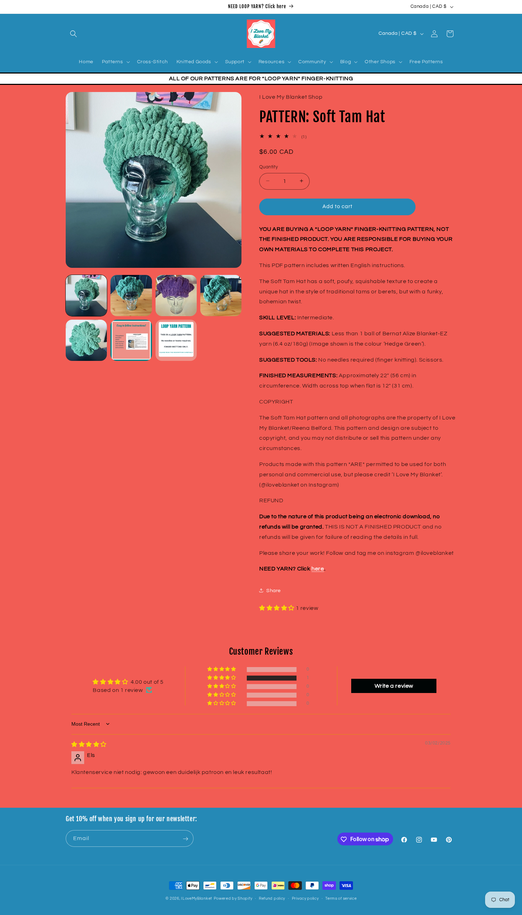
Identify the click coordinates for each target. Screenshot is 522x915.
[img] (89, 744)
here (317, 569)
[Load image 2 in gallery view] (131, 295)
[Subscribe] (185, 838)
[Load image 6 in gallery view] (131, 340)
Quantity (268, 166)
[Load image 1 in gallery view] (86, 295)
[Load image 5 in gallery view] (86, 340)
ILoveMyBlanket (196, 898)
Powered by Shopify (233, 898)
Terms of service (341, 898)
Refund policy (272, 898)
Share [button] (273, 590)
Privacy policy (305, 898)
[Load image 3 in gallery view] (176, 295)
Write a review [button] (394, 685)
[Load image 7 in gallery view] (176, 340)
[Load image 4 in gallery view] (220, 295)
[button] (73, 34)
